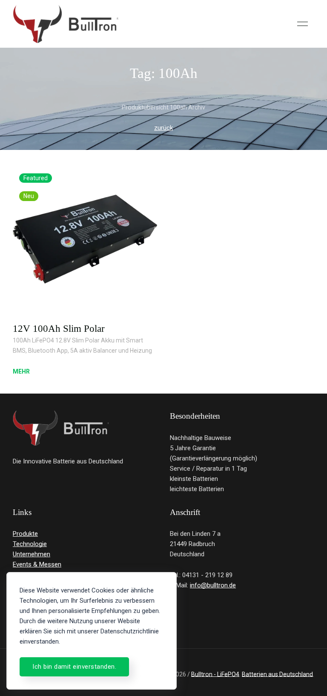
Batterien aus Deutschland (277, 674)
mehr (21, 371)
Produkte (25, 534)
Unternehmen (31, 554)
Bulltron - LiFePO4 (215, 674)
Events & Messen (37, 564)
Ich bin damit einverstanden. (74, 666)
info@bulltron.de (213, 585)
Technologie (30, 544)
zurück (163, 128)
